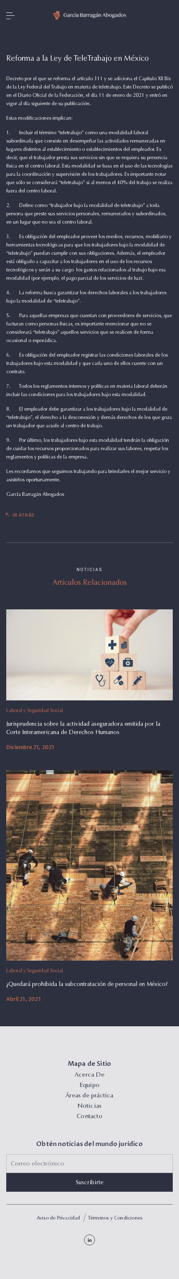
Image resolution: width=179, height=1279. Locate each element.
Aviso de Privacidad (58, 1218)
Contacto (89, 1117)
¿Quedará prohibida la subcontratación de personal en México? (87, 985)
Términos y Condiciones (115, 1218)
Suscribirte (90, 1183)
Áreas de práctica (89, 1096)
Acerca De (89, 1075)
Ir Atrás (23, 515)
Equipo (89, 1085)
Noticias (89, 1106)
